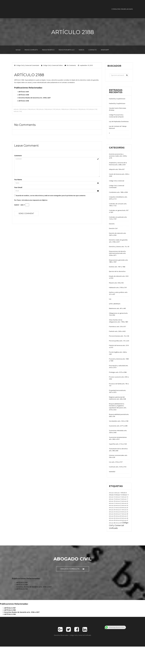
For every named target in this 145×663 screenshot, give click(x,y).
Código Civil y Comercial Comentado (27, 65)
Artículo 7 (117, 492)
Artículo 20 (125, 501)
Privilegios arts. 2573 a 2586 (118, 372)
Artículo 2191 (85, 109)
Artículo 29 (125, 507)
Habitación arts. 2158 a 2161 (118, 287)
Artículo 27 (112, 507)
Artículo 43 (118, 518)
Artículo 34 (118, 512)
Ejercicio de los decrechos (117, 271)
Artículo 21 (112, 503)
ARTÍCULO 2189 (23, 95)
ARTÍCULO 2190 (23, 101)
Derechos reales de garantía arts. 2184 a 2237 (118, 241)
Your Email (18, 187)
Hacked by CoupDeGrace (117, 99)
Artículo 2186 (43, 109)
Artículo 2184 (26, 109)
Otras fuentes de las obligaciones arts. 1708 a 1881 (118, 321)
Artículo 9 (112, 495)
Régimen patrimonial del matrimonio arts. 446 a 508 (117, 398)
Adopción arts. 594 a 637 (117, 169)
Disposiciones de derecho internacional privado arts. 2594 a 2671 (117, 253)
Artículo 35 (125, 512)
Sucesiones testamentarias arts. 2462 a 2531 (118, 438)
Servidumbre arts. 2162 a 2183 (118, 421)
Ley (110, 299)
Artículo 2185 (34, 109)
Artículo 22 (118, 503)
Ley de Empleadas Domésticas (119, 121)
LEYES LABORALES (114, 304)
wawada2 (112, 471)
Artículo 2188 (60, 109)
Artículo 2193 (18, 111)
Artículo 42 (112, 518)
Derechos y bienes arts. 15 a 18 (119, 246)
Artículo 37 (118, 514)
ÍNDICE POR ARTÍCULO (66, 50)
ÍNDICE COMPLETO (31, 50)
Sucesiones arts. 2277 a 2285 (118, 426)
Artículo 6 (111, 492)
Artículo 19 (118, 501)
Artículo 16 (118, 499)
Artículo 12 (112, 497)
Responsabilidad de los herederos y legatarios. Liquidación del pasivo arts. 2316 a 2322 (118, 407)
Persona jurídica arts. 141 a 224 (119, 341)
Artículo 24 (112, 505)
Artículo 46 (118, 520)
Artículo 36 (112, 514)
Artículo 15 (112, 499)
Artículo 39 (112, 516)
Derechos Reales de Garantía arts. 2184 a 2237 (34, 98)
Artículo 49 (118, 523)
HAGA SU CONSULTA (70, 569)
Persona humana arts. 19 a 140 (119, 336)
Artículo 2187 (51, 109)
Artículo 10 (118, 495)
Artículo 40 (118, 516)
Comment (18, 156)
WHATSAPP (105, 50)
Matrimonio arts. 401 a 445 (117, 308)
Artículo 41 (125, 516)
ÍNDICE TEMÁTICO (48, 50)
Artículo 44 (125, 518)
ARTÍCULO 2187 (23, 92)
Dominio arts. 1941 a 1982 (117, 267)
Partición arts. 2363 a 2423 (117, 331)
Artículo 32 (125, 509)
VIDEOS (81, 50)
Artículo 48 (112, 523)
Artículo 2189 (68, 109)
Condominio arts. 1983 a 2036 (118, 192)
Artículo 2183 (18, 109)
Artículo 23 (125, 503)
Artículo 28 (118, 507)
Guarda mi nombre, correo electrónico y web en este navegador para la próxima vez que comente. (51, 195)
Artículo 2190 (76, 109)
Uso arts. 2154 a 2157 (115, 462)
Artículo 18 (112, 501)
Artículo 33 (112, 512)
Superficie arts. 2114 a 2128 (118, 444)
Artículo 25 (118, 505)
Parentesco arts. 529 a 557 (117, 326)
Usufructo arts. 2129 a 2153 (117, 467)
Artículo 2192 (93, 109)
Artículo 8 (124, 492)
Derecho (112, 224)
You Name (18, 180)
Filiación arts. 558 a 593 (116, 283)
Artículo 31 (118, 509)
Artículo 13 (118, 497)
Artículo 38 (125, 514)
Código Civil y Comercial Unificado (118, 525)
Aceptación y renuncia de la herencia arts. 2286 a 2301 (118, 164)
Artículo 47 (125, 520)
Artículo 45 (112, 520)
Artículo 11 (125, 495)
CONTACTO (92, 50)
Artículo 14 (125, 497)
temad (18, 50)
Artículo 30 (112, 509)
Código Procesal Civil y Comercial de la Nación (116, 116)
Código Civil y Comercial (116, 181)
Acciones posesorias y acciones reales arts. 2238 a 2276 (118, 156)
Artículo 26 (125, 505)
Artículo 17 (125, 499)
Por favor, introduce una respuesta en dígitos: (31, 200)
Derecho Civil (113, 228)
